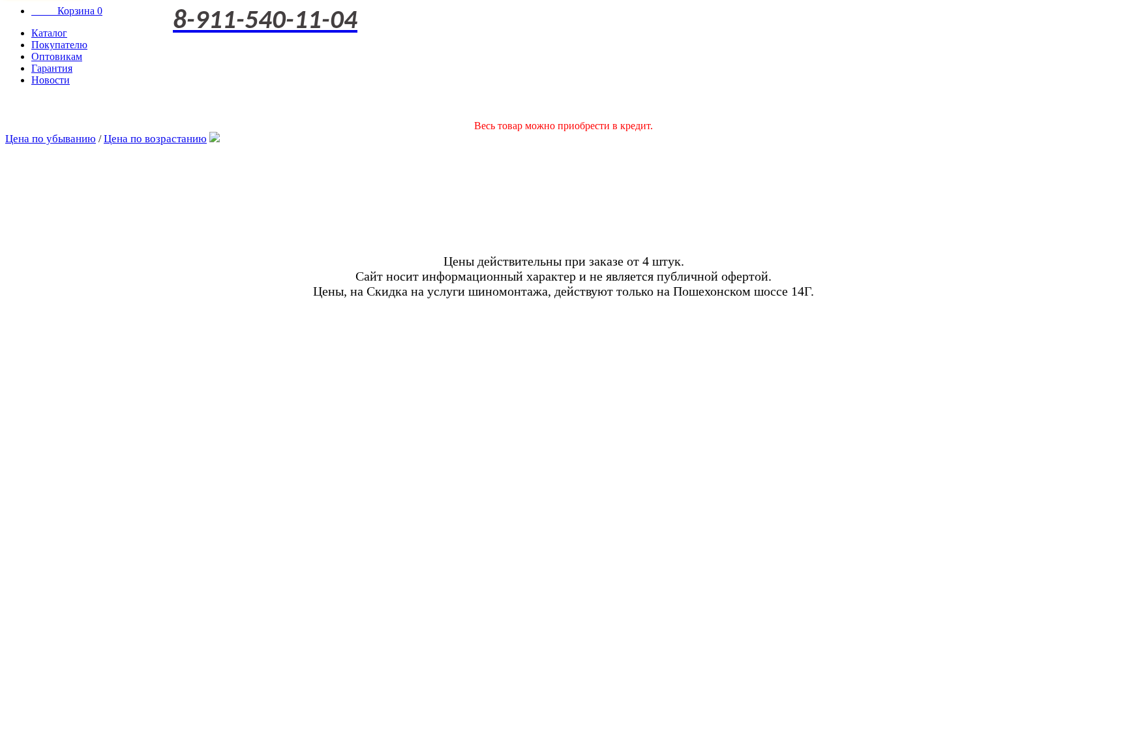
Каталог (49, 33)
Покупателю (59, 44)
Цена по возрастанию (155, 138)
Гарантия (51, 68)
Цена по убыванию (50, 138)
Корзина (66, 10)
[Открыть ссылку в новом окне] (214, 138)
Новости (50, 79)
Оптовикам (56, 56)
